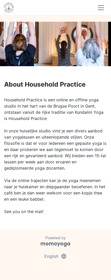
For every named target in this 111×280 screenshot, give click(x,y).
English (55, 256)
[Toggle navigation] (101, 8)
